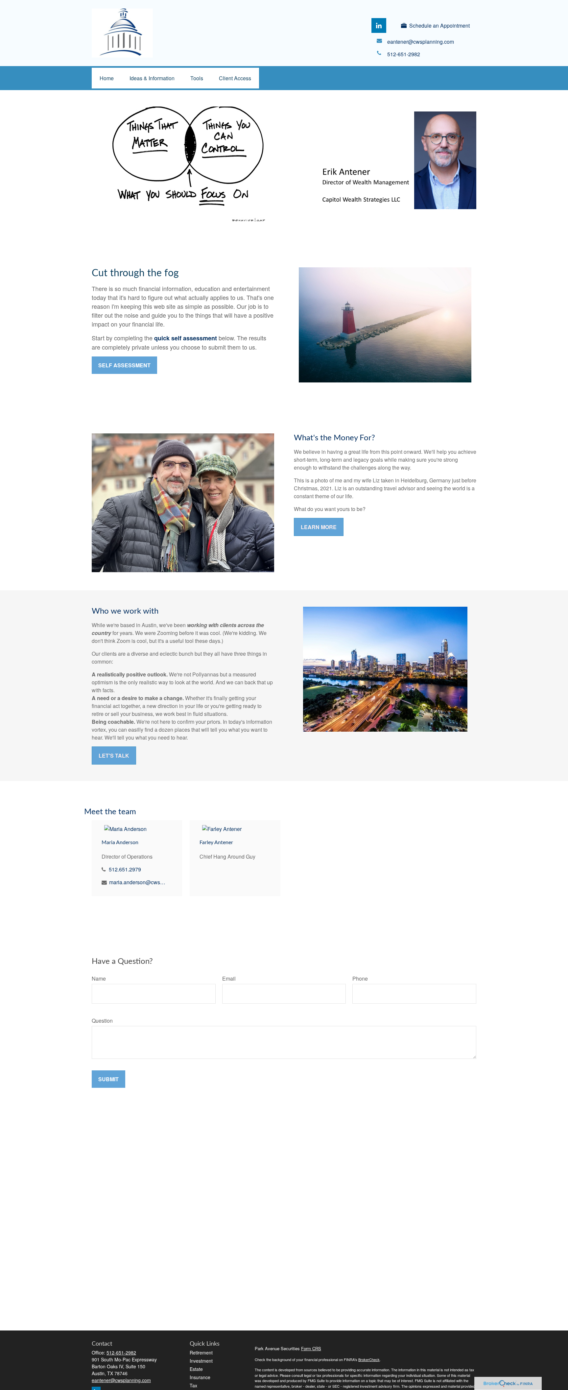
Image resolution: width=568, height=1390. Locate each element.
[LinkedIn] (378, 25)
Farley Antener (216, 842)
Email (229, 978)
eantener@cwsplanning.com (121, 1380)
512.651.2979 (125, 869)
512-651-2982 (121, 1352)
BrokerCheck (369, 1359)
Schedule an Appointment (439, 25)
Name (99, 978)
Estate (196, 1369)
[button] (107, 78)
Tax (193, 1385)
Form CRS (311, 1348)
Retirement (201, 1352)
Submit (108, 1079)
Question (102, 1020)
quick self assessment (185, 338)
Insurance (200, 1377)
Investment (201, 1360)
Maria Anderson (120, 842)
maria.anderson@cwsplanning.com (138, 882)
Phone (360, 978)
